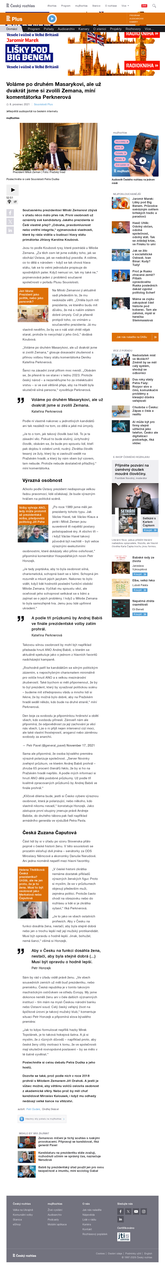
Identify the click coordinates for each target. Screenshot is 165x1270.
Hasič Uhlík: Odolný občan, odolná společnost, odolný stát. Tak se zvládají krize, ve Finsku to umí (143, 233)
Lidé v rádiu (89, 1219)
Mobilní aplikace (57, 1224)
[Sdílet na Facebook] (10, 213)
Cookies (100, 1253)
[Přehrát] (12, 190)
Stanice (96, 6)
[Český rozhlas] (20, 6)
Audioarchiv (136, 19)
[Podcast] (9, 202)
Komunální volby (23, 1214)
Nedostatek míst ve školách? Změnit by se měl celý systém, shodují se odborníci (144, 364)
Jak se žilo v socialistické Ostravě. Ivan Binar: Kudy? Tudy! (142, 258)
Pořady (49, 29)
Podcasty (53, 1219)
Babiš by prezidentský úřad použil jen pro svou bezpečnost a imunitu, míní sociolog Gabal (71, 1169)
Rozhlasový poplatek (94, 1234)
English (148, 1253)
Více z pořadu (122, 350)
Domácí (11, 29)
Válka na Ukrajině (23, 1209)
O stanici (99, 29)
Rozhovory (133, 29)
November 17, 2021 (81, 745)
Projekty (116, 29)
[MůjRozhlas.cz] (12, 118)
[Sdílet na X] (10, 221)
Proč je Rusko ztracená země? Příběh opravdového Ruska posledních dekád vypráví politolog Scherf (144, 282)
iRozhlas (52, 6)
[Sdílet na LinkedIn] (10, 230)
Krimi (118, 147)
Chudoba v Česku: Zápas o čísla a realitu (145, 410)
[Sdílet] (15, 202)
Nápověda (88, 1214)
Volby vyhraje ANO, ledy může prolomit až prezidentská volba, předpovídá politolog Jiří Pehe (32, 515)
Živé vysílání (121, 165)
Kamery (134, 22)
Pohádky (119, 153)
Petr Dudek (33, 1109)
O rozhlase (111, 6)
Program (65, 6)
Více (149, 29)
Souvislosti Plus (43, 104)
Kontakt (87, 1229)
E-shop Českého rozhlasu (131, 457)
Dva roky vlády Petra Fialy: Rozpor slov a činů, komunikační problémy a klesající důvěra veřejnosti (145, 390)
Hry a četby (121, 142)
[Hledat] (154, 6)
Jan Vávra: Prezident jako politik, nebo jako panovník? (31, 296)
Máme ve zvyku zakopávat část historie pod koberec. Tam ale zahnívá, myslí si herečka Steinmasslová (144, 309)
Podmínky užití (133, 1253)
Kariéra (86, 1224)
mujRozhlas (81, 6)
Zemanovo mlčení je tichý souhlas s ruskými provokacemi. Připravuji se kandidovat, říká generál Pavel (69, 1141)
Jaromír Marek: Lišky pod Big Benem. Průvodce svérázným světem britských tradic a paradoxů (145, 207)
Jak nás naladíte (92, 1209)
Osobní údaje (115, 1253)
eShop (17, 1224)
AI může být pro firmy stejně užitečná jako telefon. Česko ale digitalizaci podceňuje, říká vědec (145, 432)
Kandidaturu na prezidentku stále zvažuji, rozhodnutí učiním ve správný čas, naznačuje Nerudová (69, 1156)
